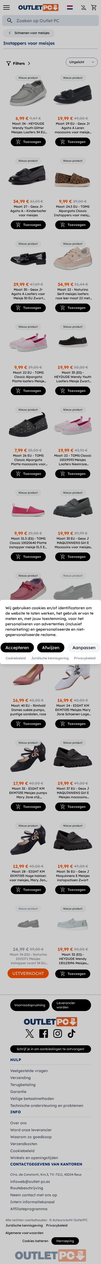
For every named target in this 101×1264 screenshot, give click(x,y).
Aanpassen (84, 647)
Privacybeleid (85, 658)
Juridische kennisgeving (50, 658)
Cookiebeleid (16, 658)
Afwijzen (51, 647)
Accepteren (17, 647)
